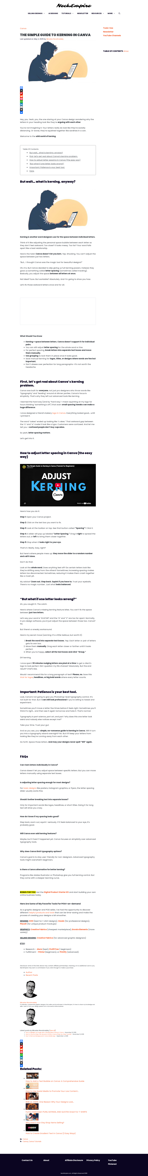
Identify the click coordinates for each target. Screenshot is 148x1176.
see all (52, 1030)
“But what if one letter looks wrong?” (46, 163)
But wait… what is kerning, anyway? (46, 152)
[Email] (58, 107)
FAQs (31, 171)
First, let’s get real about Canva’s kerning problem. (53, 156)
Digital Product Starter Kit (56, 892)
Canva (23, 28)
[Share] (58, 112)
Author (29, 972)
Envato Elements (80, 929)
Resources (97, 13)
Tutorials (66, 13)
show (126, 51)
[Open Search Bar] (119, 13)
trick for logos (26, 677)
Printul (41, 952)
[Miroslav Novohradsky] (30, 1000)
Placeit (23, 924)
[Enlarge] (93, 191)
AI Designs (53, 13)
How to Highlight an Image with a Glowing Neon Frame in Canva (45, 1032)
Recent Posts (32, 975)
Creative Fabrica (39, 929)
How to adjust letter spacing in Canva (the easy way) (54, 160)
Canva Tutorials (35, 1141)
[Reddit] (58, 96)
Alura (39, 949)
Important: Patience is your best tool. (47, 167)
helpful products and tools (42, 912)
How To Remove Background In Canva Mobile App (40, 1036)
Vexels (61, 921)
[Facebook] (58, 88)
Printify (63, 952)
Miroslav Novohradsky (28, 1002)
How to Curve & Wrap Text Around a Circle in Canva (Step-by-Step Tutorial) (48, 1034)
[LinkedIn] (58, 104)
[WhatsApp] (58, 101)
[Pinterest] (58, 98)
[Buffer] (58, 109)
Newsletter (82, 13)
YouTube (112, 1160)
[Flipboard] (58, 93)
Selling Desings (35, 13)
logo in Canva (59, 413)
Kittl (31, 921)
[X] (58, 90)
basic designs (29, 788)
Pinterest (112, 1164)
